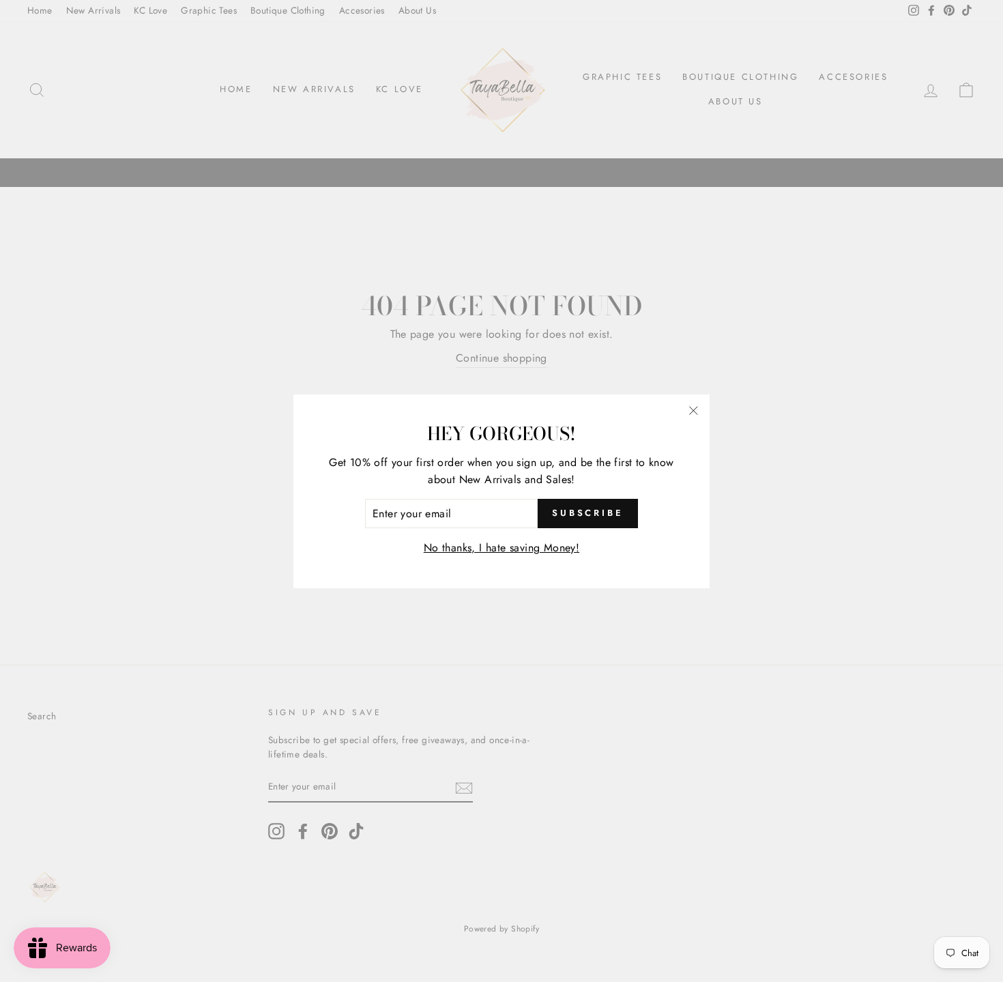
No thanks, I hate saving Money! (501, 547)
